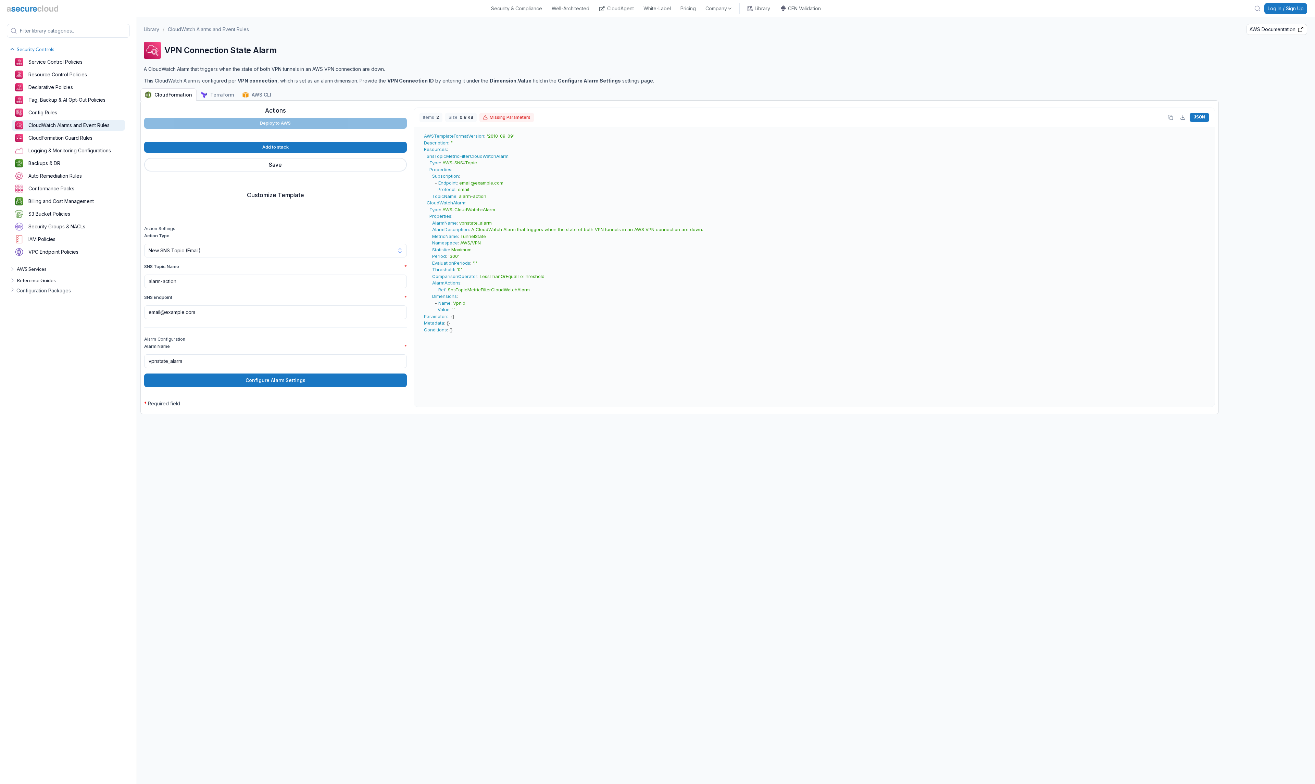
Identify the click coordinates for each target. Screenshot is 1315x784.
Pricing (688, 8)
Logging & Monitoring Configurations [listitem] (69, 150)
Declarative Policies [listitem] (50, 87)
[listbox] (719, 8)
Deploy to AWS (275, 123)
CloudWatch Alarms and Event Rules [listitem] (69, 125)
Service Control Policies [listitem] (55, 62)
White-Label (657, 8)
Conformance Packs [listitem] (51, 188)
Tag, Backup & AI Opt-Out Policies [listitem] (66, 100)
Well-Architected (570, 8)
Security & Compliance (516, 8)
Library (762, 8)
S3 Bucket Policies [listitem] (49, 214)
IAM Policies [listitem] (41, 239)
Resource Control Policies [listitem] (57, 74)
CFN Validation (804, 8)
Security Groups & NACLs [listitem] (56, 226)
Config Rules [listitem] (42, 112)
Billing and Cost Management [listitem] (61, 201)
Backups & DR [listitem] (44, 163)
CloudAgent (620, 8)
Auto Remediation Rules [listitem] (55, 176)
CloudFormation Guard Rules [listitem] (60, 138)
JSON (1199, 117)
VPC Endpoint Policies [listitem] (53, 252)
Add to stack (275, 147)
